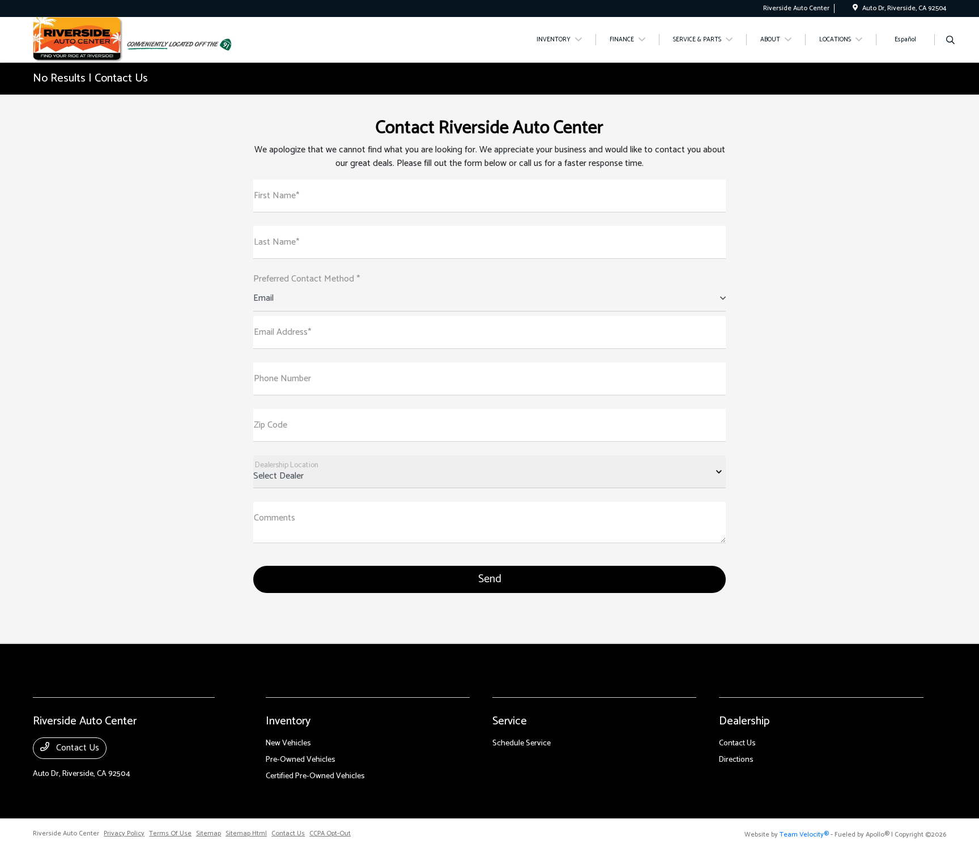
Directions (736, 759)
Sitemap (208, 834)
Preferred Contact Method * (306, 279)
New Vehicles (288, 743)
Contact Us (76, 748)
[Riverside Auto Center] (77, 39)
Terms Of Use (170, 834)
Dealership (744, 721)
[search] (950, 41)
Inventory (288, 721)
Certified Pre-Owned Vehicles (315, 776)
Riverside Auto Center (66, 834)
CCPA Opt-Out (330, 834)
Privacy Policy (124, 834)
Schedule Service (521, 743)
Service (509, 721)
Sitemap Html (246, 834)
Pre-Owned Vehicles (300, 759)
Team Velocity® (804, 834)
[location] (855, 8)
